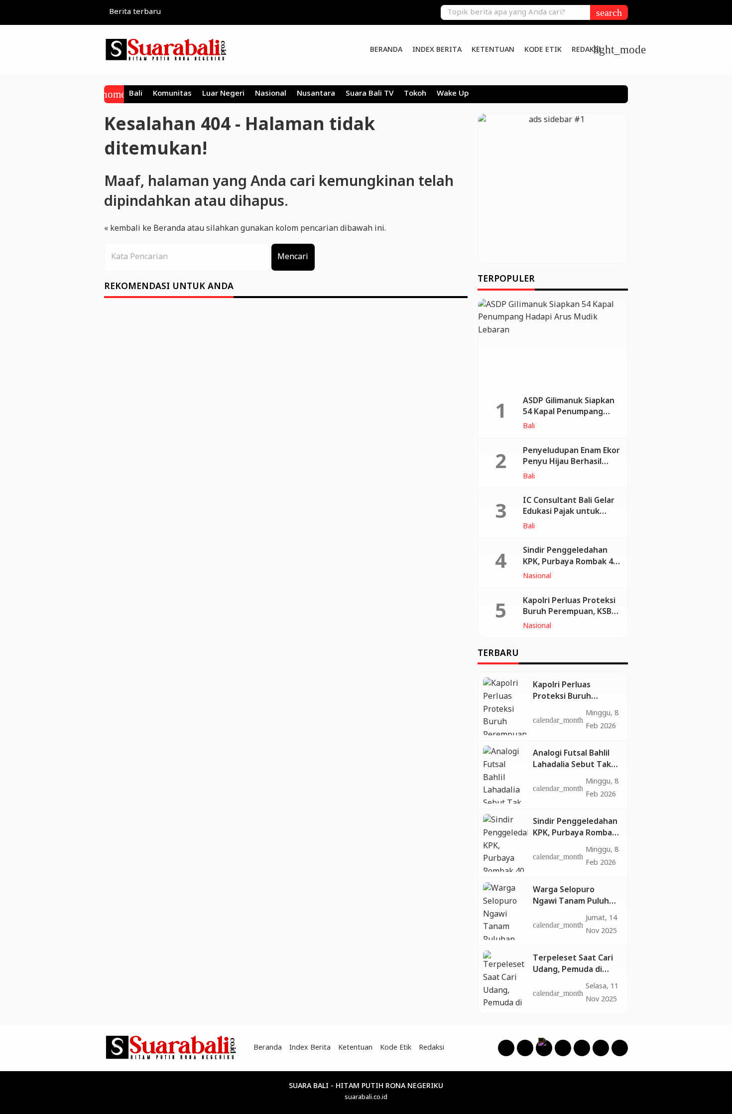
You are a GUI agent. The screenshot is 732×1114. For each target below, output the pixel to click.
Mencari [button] (292, 257)
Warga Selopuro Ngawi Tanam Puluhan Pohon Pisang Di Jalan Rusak (575, 906)
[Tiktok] (601, 1048)
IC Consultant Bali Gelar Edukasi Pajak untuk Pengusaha (568, 512)
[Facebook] (506, 1048)
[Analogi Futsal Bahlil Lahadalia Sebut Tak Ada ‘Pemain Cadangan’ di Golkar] (505, 774)
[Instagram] (525, 1048)
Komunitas (172, 94)
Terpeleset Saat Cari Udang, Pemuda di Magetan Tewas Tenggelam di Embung (575, 975)
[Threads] (544, 1048)
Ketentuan (493, 50)
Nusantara (316, 94)
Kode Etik (543, 50)
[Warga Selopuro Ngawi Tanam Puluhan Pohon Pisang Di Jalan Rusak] (505, 911)
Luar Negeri (223, 94)
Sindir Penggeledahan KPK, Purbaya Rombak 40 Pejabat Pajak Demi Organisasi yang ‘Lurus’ (570, 567)
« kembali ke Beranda (144, 228)
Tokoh (415, 94)
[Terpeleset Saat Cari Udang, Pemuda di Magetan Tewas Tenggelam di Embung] (505, 979)
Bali (135, 94)
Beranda (386, 50)
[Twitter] (582, 1048)
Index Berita (437, 50)
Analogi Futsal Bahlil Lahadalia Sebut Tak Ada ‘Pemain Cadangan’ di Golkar (572, 770)
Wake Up (453, 94)
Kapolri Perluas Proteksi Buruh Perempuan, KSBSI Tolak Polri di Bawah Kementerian (571, 617)
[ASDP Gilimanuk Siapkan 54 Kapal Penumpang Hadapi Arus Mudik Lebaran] (552, 343)
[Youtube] (563, 1048)
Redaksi (586, 50)
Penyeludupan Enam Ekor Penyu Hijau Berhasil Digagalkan (571, 462)
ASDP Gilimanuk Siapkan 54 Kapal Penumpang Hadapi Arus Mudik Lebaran (568, 417)
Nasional (270, 94)
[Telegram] (619, 1048)
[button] (609, 12)
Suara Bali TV (369, 94)
